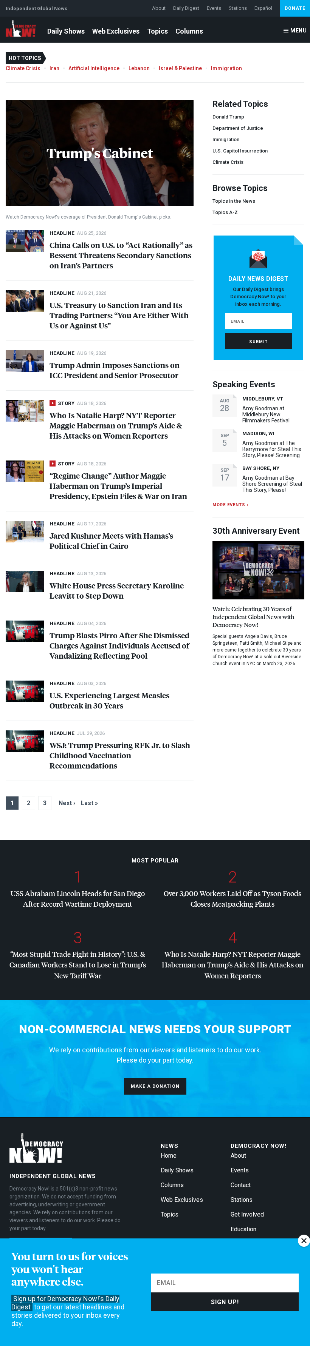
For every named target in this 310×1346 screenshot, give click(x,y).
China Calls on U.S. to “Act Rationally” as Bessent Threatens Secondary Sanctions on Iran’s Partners (121, 255)
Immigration (226, 68)
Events (214, 8)
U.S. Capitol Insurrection (240, 151)
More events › (230, 504)
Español (263, 8)
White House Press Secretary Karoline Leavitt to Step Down (117, 590)
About (159, 8)
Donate (295, 8)
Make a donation (155, 1086)
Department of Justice (237, 128)
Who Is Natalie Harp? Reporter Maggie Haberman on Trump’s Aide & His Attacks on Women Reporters (116, 425)
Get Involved (247, 1214)
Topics (157, 31)
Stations (238, 8)
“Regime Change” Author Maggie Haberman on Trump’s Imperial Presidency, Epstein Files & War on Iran (118, 485)
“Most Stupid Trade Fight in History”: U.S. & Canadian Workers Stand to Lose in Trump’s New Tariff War (77, 964)
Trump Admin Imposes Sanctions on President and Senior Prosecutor (115, 370)
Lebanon (139, 68)
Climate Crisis (23, 68)
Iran (54, 68)
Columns (189, 31)
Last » (89, 803)
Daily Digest (186, 8)
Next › (67, 803)
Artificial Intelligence (93, 68)
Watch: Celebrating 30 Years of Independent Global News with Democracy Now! (253, 616)
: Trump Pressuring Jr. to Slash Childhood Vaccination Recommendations (120, 755)
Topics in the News (233, 201)
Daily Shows (66, 31)
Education (243, 1229)
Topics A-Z (225, 212)
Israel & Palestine (180, 68)
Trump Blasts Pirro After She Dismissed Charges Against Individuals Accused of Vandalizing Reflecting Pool (119, 645)
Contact (241, 1185)
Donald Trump (228, 117)
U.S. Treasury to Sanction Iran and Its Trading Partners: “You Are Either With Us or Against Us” (119, 315)
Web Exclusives (116, 31)
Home (169, 1155)
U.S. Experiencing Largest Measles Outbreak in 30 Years (109, 700)
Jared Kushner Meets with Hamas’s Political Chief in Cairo (111, 540)
